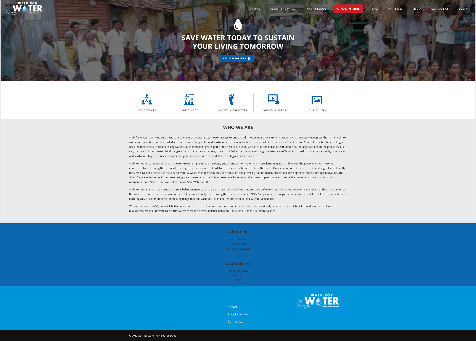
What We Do (238, 244)
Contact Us (235, 321)
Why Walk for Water (238, 248)
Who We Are (238, 239)
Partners (238, 275)
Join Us (238, 280)
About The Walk (238, 271)
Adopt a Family (238, 314)
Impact (232, 307)
